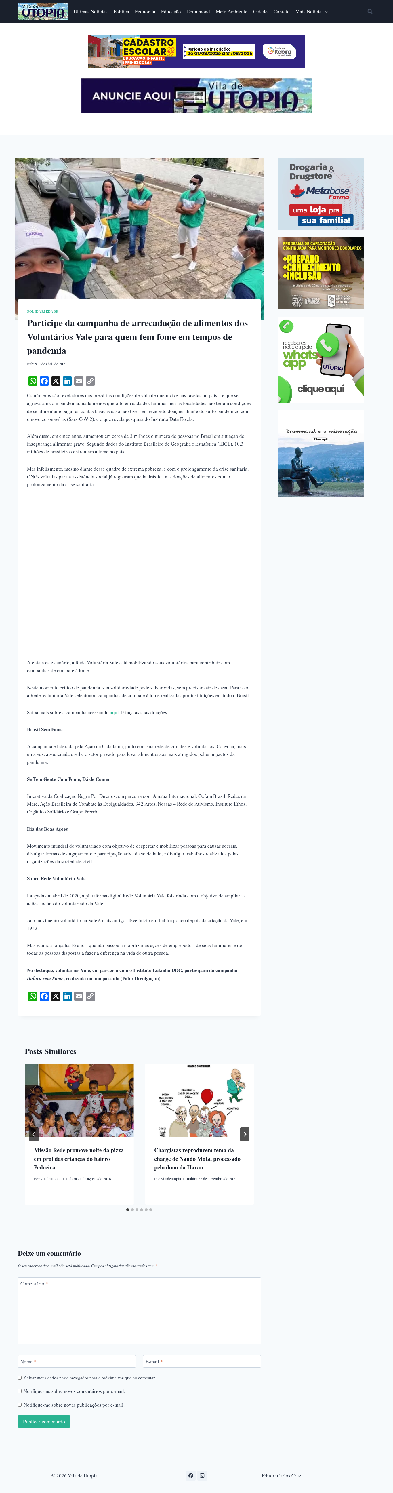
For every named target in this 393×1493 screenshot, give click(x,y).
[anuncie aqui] (196, 111)
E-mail (154, 1361)
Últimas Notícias (91, 11)
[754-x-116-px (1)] (196, 66)
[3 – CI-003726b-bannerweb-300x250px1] (321, 273)
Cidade (260, 11)
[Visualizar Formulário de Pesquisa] (370, 11)
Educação (171, 11)
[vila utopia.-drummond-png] (321, 453)
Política (121, 11)
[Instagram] (202, 1476)
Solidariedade (43, 311)
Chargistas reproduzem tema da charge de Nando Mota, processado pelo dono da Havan (197, 1158)
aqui (114, 712)
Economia (145, 11)
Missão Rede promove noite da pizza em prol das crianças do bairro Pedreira (79, 1158)
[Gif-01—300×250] (321, 194)
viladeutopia (50, 1178)
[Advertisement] (139, 537)
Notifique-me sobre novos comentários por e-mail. (74, 1391)
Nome (28, 1361)
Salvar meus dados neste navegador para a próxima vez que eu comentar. (90, 1377)
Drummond (198, 11)
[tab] (127, 1209)
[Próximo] (244, 1134)
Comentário (34, 1284)
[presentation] (79, 1100)
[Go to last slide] (34, 1134)
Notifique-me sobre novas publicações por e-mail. (74, 1405)
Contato (282, 11)
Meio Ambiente (231, 11)
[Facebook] (191, 1476)
